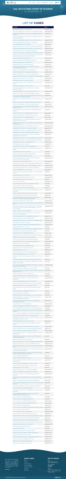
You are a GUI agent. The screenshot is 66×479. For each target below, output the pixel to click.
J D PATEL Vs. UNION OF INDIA (19, 181)
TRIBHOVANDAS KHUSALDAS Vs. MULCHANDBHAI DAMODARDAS (25, 420)
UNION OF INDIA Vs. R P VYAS (18, 428)
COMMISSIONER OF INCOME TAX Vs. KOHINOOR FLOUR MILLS (25, 128)
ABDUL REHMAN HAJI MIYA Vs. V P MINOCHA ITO (22, 29)
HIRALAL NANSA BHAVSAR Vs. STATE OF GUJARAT (22, 179)
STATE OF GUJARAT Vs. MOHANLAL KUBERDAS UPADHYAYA (24, 403)
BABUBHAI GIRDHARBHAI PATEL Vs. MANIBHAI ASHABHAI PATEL (25, 72)
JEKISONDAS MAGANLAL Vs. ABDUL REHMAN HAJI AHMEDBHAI (25, 195)
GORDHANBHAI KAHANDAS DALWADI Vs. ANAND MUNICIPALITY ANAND (27, 165)
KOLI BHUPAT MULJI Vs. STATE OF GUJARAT (21, 222)
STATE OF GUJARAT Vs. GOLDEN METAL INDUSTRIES (23, 399)
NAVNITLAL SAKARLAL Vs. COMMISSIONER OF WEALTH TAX (24, 290)
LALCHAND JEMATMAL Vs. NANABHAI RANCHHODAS (23, 233)
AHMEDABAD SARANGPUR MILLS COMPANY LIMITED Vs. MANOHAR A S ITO (27, 48)
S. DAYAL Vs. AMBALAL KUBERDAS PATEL (21, 355)
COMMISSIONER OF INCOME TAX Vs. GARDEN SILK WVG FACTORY (26, 126)
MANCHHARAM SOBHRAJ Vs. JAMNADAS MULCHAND (23, 245)
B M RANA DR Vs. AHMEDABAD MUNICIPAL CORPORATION (24, 70)
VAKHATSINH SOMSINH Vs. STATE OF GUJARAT (22, 434)
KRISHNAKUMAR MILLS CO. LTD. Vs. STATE (21, 226)
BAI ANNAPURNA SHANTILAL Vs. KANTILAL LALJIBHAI (23, 80)
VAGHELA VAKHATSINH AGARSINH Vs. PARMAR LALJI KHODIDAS (25, 432)
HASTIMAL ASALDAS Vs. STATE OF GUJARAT (21, 175)
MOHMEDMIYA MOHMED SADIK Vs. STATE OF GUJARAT (24, 254)
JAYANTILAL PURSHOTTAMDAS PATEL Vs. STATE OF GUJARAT (25, 193)
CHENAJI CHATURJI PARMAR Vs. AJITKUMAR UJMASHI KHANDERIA (26, 104)
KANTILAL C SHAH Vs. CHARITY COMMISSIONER (22, 210)
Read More (7, 469)
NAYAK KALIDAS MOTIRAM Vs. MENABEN (21, 293)
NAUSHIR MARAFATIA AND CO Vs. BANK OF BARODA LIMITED (25, 285)
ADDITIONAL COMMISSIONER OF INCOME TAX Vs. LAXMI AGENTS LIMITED (27, 40)
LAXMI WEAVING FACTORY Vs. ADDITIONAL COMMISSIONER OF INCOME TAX (28, 235)
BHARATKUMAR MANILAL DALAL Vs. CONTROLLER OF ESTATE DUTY (26, 91)
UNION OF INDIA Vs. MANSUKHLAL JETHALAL (21, 426)
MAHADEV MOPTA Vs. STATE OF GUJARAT (21, 243)
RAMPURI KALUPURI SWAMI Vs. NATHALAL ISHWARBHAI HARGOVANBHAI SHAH (28, 341)
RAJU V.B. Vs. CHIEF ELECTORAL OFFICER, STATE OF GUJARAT (25, 330)
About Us (34, 2)
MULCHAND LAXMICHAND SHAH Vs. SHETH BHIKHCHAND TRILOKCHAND (27, 259)
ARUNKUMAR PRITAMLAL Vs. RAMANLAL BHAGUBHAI (23, 64)
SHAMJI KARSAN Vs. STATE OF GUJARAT (21, 367)
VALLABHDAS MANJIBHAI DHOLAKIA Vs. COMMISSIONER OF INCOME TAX (27, 436)
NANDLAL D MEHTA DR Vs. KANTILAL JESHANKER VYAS (23, 273)
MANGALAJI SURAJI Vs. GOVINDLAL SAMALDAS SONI (23, 247)
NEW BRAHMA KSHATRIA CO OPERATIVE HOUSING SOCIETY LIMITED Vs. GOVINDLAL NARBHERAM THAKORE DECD (27, 298)
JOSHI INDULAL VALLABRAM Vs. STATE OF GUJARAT (23, 200)
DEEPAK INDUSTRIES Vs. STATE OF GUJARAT (21, 151)
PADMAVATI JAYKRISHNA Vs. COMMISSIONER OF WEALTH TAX (25, 306)
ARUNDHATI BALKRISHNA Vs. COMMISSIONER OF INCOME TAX (25, 60)
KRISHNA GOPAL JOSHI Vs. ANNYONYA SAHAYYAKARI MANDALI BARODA (27, 224)
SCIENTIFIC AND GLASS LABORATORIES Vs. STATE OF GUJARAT (25, 363)
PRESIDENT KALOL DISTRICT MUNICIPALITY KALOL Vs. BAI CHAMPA (26, 326)
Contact (25, 462)
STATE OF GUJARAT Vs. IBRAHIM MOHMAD (21, 405)
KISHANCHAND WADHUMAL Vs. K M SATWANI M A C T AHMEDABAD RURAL (27, 220)
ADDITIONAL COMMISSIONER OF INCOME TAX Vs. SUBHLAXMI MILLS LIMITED (27, 31)
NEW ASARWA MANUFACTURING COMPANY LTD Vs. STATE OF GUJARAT (27, 295)
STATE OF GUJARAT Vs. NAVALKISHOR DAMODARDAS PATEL (25, 401)
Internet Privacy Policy (28, 465)
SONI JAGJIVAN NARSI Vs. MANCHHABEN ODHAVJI (23, 388)
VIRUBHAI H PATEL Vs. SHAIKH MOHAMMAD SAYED (23, 441)
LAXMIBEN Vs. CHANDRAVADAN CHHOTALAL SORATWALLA (24, 237)
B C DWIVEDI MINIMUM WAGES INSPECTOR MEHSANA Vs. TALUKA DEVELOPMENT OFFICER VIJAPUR (26, 67)
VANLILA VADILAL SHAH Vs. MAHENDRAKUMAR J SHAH (23, 438)
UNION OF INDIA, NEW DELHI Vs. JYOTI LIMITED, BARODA (24, 430)
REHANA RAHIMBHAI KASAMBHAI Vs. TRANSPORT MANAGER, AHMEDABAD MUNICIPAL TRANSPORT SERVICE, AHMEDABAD (27, 353)
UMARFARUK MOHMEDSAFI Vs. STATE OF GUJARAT (23, 424)
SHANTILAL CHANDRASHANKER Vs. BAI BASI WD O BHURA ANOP (25, 371)
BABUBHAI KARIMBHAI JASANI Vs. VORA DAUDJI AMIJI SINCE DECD (26, 74)
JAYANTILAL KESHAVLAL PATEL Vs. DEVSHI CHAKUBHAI (23, 187)
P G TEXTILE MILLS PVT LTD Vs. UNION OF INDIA (22, 303)
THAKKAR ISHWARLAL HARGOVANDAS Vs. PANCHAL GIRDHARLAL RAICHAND (28, 415)
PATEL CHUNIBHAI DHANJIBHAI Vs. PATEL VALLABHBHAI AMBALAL (25, 315)
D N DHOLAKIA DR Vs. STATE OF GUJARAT (21, 144)
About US (25, 460)
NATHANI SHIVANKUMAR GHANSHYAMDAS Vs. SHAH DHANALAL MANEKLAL (27, 283)
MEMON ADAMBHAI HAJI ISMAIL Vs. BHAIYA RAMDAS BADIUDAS (25, 252)
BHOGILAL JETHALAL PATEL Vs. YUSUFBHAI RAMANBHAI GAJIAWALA (26, 93)
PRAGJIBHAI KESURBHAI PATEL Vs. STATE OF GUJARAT (23, 321)
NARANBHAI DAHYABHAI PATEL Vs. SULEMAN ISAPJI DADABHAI (25, 275)
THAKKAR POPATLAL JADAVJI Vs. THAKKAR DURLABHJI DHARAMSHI (26, 417)
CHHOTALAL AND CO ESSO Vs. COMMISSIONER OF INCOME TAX (25, 113)
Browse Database (44, 2)
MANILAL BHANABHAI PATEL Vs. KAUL (20, 249)
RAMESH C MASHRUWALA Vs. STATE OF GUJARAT (22, 339)
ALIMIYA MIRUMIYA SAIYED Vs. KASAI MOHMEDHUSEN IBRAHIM (25, 50)
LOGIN (58, 2)
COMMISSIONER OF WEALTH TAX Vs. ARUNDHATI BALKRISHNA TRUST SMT (27, 140)
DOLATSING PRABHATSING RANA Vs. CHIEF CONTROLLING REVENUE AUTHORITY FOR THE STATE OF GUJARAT (26, 158)
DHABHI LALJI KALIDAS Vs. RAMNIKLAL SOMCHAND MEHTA (24, 153)
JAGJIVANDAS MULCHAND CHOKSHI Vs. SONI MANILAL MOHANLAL (26, 183)
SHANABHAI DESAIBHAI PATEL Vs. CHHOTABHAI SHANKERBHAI (25, 369)
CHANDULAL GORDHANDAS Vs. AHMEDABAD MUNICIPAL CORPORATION (27, 102)
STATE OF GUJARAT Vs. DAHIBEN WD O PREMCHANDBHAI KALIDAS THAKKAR (28, 407)
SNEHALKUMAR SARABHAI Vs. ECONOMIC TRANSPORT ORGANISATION (26, 386)
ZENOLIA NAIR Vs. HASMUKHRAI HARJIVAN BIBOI (22, 443)
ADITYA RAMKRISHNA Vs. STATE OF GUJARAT (22, 44)
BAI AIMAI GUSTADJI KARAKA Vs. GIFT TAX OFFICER (23, 78)
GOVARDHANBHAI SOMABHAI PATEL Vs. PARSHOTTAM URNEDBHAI (26, 167)
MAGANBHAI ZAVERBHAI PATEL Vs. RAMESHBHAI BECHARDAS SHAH (26, 241)
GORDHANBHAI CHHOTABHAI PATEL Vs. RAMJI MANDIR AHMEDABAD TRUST (28, 163)
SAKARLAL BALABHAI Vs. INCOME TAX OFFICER (22, 357)
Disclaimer (26, 468)
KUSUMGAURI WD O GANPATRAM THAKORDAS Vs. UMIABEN (25, 231)
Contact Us (51, 2)
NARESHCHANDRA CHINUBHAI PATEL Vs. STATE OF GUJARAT (25, 281)
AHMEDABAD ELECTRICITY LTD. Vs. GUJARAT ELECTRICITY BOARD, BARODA (28, 46)
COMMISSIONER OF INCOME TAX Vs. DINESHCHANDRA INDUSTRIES (26, 132)
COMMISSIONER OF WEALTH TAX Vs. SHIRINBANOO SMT (24, 142)
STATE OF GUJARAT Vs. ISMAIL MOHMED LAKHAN (22, 411)
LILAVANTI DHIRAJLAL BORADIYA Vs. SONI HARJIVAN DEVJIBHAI (25, 239)
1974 (41, 11)
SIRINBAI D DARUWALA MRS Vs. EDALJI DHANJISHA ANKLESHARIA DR (26, 380)
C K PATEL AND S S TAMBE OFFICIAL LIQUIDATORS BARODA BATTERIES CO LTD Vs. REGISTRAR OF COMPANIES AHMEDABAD (28, 96)
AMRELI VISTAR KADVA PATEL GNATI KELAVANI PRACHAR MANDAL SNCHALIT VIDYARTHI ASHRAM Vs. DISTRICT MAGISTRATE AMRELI (28, 55)
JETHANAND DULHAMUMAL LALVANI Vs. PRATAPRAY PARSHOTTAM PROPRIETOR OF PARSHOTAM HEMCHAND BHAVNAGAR (26, 198)
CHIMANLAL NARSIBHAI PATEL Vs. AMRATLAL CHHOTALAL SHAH (25, 115)
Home (30, 2)
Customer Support (27, 463)
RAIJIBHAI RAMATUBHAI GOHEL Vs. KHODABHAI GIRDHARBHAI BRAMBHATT (27, 328)
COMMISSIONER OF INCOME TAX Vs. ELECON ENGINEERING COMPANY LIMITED (28, 137)
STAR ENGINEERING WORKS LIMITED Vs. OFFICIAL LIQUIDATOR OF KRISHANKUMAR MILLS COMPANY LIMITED (26, 394)
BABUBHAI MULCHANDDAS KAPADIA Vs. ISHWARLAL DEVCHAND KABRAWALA (28, 76)
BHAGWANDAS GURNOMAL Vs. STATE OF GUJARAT (23, 85)
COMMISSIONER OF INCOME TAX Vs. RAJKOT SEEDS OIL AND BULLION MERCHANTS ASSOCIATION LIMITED (26, 135)
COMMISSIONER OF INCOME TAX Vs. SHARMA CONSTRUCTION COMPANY (27, 130)
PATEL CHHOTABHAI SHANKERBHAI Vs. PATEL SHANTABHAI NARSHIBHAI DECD (28, 313)
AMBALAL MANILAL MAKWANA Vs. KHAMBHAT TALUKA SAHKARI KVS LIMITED (28, 52)
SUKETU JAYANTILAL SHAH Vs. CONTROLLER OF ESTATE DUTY (25, 413)
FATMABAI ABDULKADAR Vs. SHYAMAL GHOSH (22, 161)
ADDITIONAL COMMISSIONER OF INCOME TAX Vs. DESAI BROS (25, 42)
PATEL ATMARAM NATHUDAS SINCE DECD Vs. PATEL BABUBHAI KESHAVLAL (27, 308)
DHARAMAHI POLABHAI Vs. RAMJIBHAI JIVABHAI (22, 155)
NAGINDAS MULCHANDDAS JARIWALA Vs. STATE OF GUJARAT (25, 268)
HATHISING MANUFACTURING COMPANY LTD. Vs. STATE (24, 177)
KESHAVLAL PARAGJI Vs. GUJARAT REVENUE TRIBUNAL (23, 218)
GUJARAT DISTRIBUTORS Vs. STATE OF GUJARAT (22, 169)
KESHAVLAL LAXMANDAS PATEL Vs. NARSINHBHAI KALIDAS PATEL (25, 216)
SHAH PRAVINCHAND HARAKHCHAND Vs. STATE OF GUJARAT (25, 365)
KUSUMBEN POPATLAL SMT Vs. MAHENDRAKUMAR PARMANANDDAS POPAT (27, 228)
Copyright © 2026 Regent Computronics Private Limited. (15, 477)
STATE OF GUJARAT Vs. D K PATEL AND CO (21, 409)
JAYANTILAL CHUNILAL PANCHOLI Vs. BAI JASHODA (23, 185)
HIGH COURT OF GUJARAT (33, 11)
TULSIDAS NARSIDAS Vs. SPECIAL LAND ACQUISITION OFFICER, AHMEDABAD (27, 422)
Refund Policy (26, 470)
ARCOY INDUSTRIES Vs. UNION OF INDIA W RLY (22, 58)
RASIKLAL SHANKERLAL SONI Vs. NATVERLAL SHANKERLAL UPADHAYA (26, 343)
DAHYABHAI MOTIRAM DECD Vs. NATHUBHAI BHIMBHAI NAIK (24, 146)
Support (38, 2)
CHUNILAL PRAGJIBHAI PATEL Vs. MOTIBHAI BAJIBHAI (23, 117)
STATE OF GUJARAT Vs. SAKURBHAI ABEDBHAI (22, 396)
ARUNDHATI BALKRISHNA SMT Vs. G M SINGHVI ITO (23, 62)
